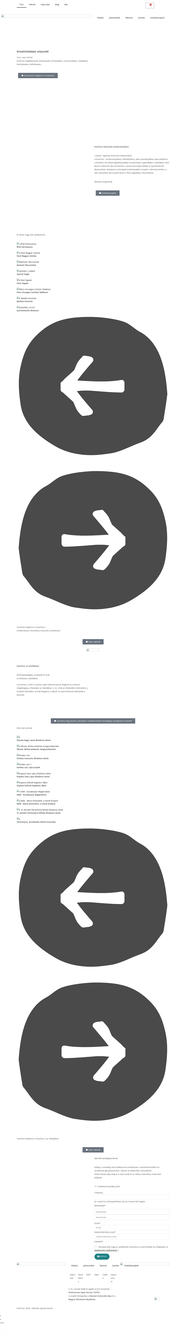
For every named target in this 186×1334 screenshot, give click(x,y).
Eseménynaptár (157, 17)
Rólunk (32, 4)
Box (66, 4)
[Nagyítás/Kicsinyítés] (1, 1329)
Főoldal (100, 17)
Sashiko (141, 17)
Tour (21, 4)
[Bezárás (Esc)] (8, 1329)
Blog (57, 4)
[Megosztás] (6, 1329)
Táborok (128, 17)
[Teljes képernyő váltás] (3, 1329)
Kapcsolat (45, 4)
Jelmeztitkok (114, 17)
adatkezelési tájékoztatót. (105, 1250)
